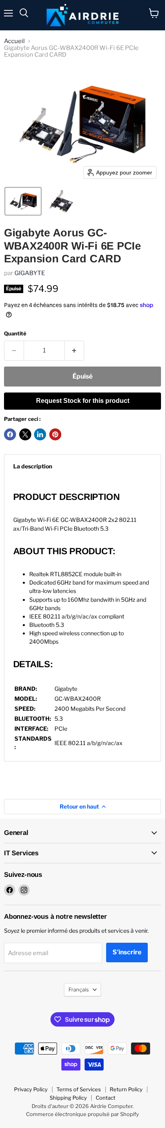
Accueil (14, 41)
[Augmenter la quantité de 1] (75, 351)
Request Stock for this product (82, 400)
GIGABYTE (29, 273)
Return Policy (126, 1089)
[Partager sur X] (25, 434)
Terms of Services (78, 1089)
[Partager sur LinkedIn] (40, 434)
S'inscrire (127, 952)
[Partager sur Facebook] (10, 434)
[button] (23, 201)
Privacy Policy (31, 1089)
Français (78, 989)
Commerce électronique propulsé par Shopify (82, 1114)
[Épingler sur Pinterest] (55, 434)
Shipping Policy (68, 1097)
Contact (105, 1097)
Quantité (15, 334)
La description (32, 466)
